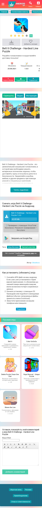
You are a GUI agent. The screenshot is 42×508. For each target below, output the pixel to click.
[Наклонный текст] (7, 444)
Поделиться (33, 79)
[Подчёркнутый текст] (11, 444)
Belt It (10, 341)
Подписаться (20, 79)
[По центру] (22, 444)
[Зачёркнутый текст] (14, 444)
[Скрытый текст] (16, 447)
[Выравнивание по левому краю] (19, 444)
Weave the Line (10, 407)
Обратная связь (16, 490)
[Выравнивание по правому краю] (26, 444)
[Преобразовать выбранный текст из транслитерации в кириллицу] (23, 447)
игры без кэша (13, 247)
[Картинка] (8, 447)
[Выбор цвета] (12, 447)
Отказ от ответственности (20, 502)
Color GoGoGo (31, 341)
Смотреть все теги (28, 247)
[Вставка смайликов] (30, 444)
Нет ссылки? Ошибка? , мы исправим (21, 254)
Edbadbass (36, 263)
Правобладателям (20, 496)
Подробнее (21, 309)
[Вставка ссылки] (34, 444)
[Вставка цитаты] (19, 447)
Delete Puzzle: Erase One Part (10, 375)
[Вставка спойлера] (27, 447)
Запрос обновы (8, 79)
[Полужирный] (4, 444)
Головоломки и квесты (20, 12)
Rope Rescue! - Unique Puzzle (32, 375)
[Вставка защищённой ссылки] (4, 447)
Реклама (28, 490)
